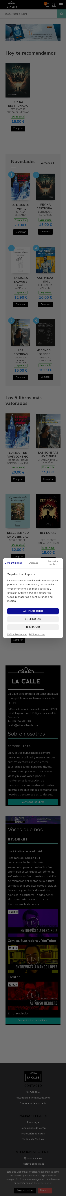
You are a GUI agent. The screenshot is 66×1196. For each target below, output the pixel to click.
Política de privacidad (17, 634)
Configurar (33, 619)
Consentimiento (13, 563)
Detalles (33, 563)
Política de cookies (37, 634)
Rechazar (33, 627)
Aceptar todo (33, 611)
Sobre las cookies (53, 563)
